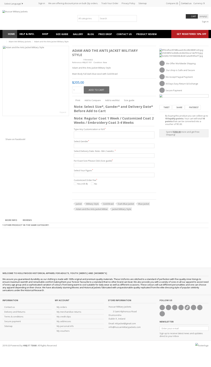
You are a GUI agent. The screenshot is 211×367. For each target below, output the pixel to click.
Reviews (27, 220)
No (95, 183)
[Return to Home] (3, 42)
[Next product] (207, 41)
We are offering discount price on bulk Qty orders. (73, 3)
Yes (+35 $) (82, 183)
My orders (62, 307)
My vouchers (63, 331)
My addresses (64, 321)
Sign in (41, 3)
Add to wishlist (112, 100)
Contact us (186, 3)
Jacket (79, 203)
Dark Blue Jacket (126, 203)
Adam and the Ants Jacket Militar (92, 209)
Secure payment (12, 321)
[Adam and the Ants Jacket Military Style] (36, 81)
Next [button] (67, 81)
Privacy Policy (128, 3)
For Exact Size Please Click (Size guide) (93, 160)
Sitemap (142, 3)
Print (77, 100)
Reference (77, 62)
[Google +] (174, 307)
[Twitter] (168, 307)
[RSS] (162, 313)
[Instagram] (199, 307)
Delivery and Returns (14, 311)
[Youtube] (181, 307)
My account (62, 300)
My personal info (65, 326)
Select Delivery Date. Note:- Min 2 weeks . (95, 151)
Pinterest (194, 107)
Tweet (166, 107)
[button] (47, 34)
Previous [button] (4, 81)
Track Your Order (109, 3)
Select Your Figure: (83, 170)
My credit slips (64, 316)
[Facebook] (162, 307)
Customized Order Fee (85, 180)
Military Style (92, 203)
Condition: (98, 62)
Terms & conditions (13, 316)
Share (179, 107)
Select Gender (81, 141)
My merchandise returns (69, 311)
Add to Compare (93, 100)
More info (11, 220)
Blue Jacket (143, 203)
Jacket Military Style (121, 209)
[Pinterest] (193, 307)
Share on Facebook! (15, 139)
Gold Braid (108, 203)
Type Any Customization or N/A (90, 129)
